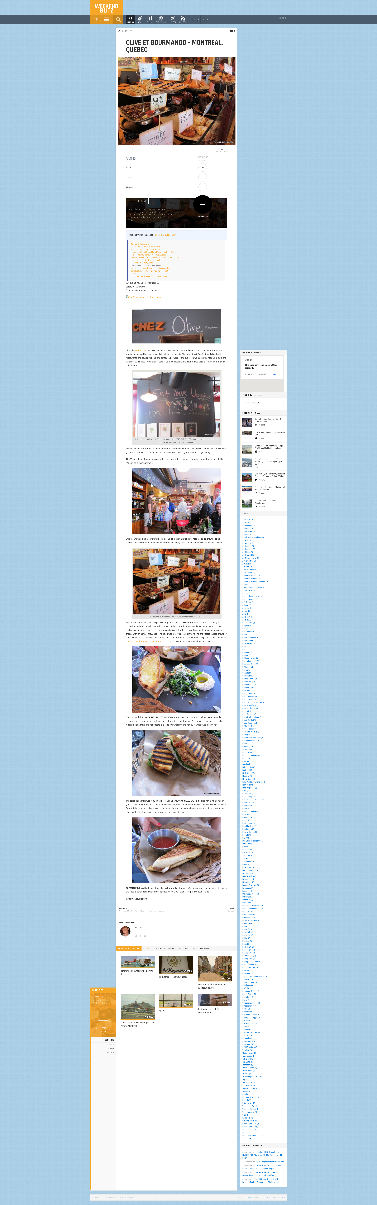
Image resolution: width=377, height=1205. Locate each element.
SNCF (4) (246, 1020)
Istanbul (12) (247, 849)
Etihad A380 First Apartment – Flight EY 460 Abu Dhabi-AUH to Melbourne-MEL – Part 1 (263, 1155)
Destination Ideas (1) (250, 740)
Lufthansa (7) (247, 888)
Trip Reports (159, 911)
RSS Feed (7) (247, 973)
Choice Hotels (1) (249, 705)
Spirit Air (133, 274)
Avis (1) (245, 614)
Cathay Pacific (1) (249, 678)
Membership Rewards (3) (252, 908)
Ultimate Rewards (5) (251, 1097)
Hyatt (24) (246, 835)
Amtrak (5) (246, 584)
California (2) (247, 670)
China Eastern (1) (249, 699)
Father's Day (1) (248, 767)
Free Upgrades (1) (249, 788)
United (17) (246, 1100)
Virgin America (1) (249, 1112)
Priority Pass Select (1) (251, 961)
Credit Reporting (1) (250, 723)
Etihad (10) (246, 758)
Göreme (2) (247, 805)
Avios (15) (246, 611)
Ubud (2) (245, 1094)
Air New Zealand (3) (250, 558)
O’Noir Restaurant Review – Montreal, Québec (148, 255)
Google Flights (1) (249, 802)
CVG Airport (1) (248, 726)
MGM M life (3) (248, 914)
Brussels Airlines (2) (250, 661)
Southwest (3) (248, 1029)
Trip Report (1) (248, 1079)
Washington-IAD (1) (250, 1126)
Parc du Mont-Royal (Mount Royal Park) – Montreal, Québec (153, 252)
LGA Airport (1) (248, 882)
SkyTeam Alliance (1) (250, 1014)
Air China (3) (247, 552)
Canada (231, 911)
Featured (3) (247, 770)
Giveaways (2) (248, 793)
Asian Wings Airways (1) (252, 596)
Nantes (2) (246, 926)
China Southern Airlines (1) (253, 702)
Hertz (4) (246, 814)
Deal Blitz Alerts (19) (250, 732)
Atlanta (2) (246, 605)
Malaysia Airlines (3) (250, 894)
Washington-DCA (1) (250, 1123)
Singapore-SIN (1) (249, 1006)
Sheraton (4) (247, 997)
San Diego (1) (247, 979)
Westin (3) (246, 1132)
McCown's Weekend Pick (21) (254, 905)
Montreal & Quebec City (165, 234)
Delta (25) (246, 734)
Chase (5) (246, 690)
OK (274, 374)
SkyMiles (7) (247, 1012)
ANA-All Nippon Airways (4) (253, 587)
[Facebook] (285, 18)
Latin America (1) (249, 876)
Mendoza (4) (247, 911)
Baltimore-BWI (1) (249, 631)
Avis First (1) (247, 617)
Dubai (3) (246, 743)
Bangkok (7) (247, 634)
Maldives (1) (247, 897)
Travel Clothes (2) (249, 1067)
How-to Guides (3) (249, 832)
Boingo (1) (246, 649)
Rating (111, 1045)
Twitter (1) (246, 1091)
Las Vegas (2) (248, 873)
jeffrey (224, 149)
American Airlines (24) (251, 575)
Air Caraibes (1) (248, 549)
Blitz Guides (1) (248, 643)
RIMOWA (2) (247, 970)
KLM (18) (245, 864)
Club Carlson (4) (249, 714)
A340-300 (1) (247, 519)
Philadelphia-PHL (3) (250, 950)
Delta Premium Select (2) (252, 737)
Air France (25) (248, 555)
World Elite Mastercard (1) (252, 1135)
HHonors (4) (247, 817)
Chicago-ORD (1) (248, 693)
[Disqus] (176, 1072)
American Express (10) (251, 578)
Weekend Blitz (106, 9)
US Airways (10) (249, 1103)
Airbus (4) (246, 564)
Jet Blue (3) (247, 858)
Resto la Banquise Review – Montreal (145, 260)
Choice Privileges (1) (250, 708)
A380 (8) (246, 522)
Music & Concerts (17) (251, 920)
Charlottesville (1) (249, 687)
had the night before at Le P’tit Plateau (144, 641)
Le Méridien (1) (248, 879)
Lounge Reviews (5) (250, 885)
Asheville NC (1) (248, 590)
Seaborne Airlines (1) (250, 991)
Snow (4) (246, 1026)
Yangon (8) (247, 1138)
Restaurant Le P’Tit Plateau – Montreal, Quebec (148, 276)
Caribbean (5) (248, 676)
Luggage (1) (247, 891)
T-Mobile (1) (247, 1050)
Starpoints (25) (248, 1041)
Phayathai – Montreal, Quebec (142, 263)
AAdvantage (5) (248, 525)
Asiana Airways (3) (250, 599)
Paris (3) (245, 944)
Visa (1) (245, 1115)
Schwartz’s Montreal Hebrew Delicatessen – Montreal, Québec (154, 257)
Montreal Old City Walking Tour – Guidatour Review (150, 268)
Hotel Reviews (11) (249, 826)
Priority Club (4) (248, 958)
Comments (110, 1052)
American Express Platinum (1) (255, 581)
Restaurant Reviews (146, 911)
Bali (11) (245, 628)
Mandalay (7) (247, 900)
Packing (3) (247, 941)
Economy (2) (247, 746)
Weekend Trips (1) (249, 1129)
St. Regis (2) (247, 1038)
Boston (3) (246, 655)
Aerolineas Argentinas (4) (253, 537)
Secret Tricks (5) (249, 994)
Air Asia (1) (246, 540)
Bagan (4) (246, 625)
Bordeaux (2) (247, 652)
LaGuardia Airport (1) (250, 870)
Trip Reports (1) (248, 1082)
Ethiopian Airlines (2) (251, 755)
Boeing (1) (246, 646)
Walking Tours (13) (249, 1121)
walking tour (141, 350)
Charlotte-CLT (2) (249, 684)
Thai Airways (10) (249, 1053)
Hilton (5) (246, 820)
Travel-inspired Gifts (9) (252, 1076)
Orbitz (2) (246, 938)
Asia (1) (245, 593)
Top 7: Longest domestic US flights (270, 1162)
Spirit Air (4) (247, 1035)
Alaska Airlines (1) (249, 569)
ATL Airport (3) (248, 602)
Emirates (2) (247, 752)
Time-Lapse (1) (248, 1056)
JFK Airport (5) (248, 861)
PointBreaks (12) (249, 956)
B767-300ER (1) (248, 623)
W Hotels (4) (247, 1118)
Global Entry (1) (248, 796)
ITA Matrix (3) (247, 852)
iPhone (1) (246, 846)
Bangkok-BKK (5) (249, 640)
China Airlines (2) (249, 696)
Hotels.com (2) (248, 829)
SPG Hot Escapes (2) (251, 1032)
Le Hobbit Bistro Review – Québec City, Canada (148, 249)
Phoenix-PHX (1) (248, 953)
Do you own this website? (255, 374)
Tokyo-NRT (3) (248, 1059)
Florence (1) (247, 776)
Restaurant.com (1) (250, 967)
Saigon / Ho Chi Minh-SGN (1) (254, 976)
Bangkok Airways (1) (250, 637)
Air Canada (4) (248, 546)
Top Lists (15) (247, 1062)
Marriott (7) (246, 902)
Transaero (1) (247, 1065)
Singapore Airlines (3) (251, 1003)
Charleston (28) (248, 681)
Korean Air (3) (248, 867)
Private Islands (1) (249, 964)
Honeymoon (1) (248, 823)
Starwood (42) (248, 1044)
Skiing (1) (246, 1009)
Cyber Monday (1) (249, 729)
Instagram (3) (248, 844)
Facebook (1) (247, 764)
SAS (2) (245, 988)
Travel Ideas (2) (248, 1070)
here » (282, 1198)
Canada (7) (246, 673)
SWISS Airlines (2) (250, 1047)
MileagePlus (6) (248, 917)
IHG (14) (245, 838)
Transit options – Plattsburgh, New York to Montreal (150, 271)
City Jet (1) (246, 711)
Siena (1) (245, 1000)
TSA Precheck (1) (249, 1085)
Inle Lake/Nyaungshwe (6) (253, 841)
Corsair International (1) (252, 717)
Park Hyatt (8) (248, 947)
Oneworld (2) (247, 935)
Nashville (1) (247, 929)
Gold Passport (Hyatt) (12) (253, 799)
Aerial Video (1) (248, 531)
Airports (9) (247, 567)
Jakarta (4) (247, 855)
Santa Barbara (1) (249, 982)
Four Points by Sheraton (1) (253, 782)
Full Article (109, 1049)
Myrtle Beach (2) (249, 923)
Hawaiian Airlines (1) (250, 811)
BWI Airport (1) (248, 667)
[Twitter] (280, 18)
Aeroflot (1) (246, 534)
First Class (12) (248, 773)
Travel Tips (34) (248, 1073)
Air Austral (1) (247, 543)
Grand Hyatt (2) (248, 808)
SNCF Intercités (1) (249, 1023)
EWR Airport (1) (248, 761)
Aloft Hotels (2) (248, 572)
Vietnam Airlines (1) (250, 1109)
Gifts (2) (245, 790)
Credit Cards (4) (249, 720)
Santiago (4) (247, 985)
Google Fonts (247, 1198)
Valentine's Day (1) (250, 1106)
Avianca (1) (246, 608)
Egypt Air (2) (247, 749)
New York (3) (247, 932)
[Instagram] (282, 18)
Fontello (264, 1198)
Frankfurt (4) (247, 785)
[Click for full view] (176, 101)
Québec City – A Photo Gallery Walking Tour (147, 247)
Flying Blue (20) (248, 779)
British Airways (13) (250, 658)
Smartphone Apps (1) (251, 1017)
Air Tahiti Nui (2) (249, 561)
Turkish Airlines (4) (250, 1088)
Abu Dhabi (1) (247, 528)
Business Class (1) (250, 664)
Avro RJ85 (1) (247, 620)
